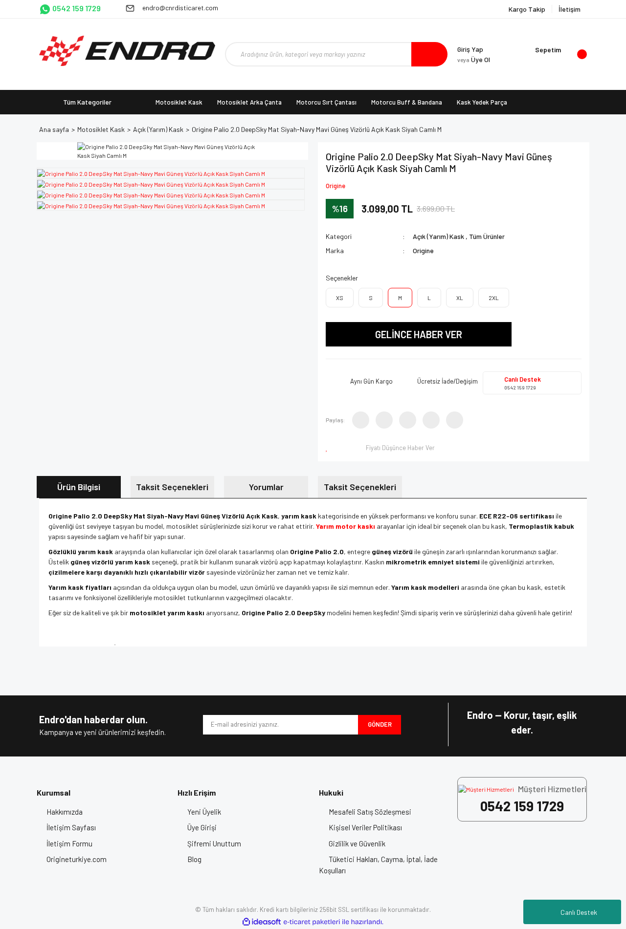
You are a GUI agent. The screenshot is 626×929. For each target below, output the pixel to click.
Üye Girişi (202, 827)
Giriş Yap (470, 49)
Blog (194, 859)
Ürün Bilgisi (78, 486)
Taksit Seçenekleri (172, 486)
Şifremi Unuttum (214, 843)
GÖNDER (380, 724)
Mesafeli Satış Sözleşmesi (370, 811)
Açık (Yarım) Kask (438, 236)
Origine (335, 186)
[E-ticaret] (311, 921)
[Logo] (127, 51)
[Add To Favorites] (329, 448)
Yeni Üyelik (204, 811)
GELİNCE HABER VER (418, 334)
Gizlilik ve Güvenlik (357, 843)
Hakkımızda (64, 811)
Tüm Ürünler (487, 236)
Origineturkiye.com (76, 859)
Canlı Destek (578, 912)
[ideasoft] (261, 922)
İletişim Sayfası (71, 827)
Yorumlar (266, 486)
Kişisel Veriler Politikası (365, 827)
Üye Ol (473, 59)
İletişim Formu (69, 843)
